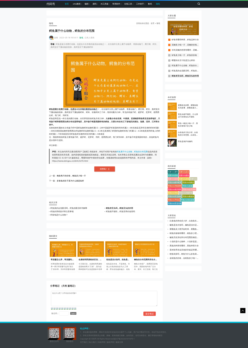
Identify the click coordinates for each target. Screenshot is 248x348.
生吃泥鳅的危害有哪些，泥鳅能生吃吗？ (189, 50)
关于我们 (83, 342)
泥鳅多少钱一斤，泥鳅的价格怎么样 (187, 45)
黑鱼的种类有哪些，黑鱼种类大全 (184, 245)
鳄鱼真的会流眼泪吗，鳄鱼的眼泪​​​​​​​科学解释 (68, 208)
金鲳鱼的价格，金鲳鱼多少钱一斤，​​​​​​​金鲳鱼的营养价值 (193, 258)
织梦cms (193, 179)
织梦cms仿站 (173, 175)
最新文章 (119, 342)
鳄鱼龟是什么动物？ (59, 215)
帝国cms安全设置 (187, 200)
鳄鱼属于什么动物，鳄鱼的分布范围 (132, 151)
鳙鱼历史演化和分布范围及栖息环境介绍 (187, 237)
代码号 (51, 4)
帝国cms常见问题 (174, 203)
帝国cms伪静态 (188, 182)
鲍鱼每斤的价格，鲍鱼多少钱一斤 (71, 175)
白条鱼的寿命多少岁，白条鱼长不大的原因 (188, 221)
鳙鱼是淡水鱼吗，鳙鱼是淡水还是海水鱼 (187, 225)
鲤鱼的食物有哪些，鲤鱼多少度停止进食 (187, 233)
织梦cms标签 (173, 179)
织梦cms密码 (173, 172)
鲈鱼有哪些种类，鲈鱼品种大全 (185, 39)
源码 (94, 4)
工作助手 (140, 4)
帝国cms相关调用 (174, 189)
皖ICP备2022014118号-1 (124, 339)
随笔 (158, 4)
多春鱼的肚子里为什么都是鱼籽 (70, 181)
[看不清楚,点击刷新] (73, 313)
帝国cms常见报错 (174, 196)
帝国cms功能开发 (185, 193)
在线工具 (128, 4)
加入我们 (92, 342)
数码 (150, 4)
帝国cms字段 (173, 193)
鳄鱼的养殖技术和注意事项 (62, 211)
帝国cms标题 (187, 186)
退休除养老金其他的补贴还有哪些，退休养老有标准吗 (193, 250)
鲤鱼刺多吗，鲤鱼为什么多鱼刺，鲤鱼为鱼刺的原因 (192, 254)
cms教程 (76, 4)
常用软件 (116, 4)
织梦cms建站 (184, 175)
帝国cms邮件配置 (174, 182)
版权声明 (110, 342)
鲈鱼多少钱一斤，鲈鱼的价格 (184, 55)
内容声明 (101, 342)
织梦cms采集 (184, 179)
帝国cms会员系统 (189, 189)
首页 (67, 4)
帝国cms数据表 (188, 196)
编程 (86, 4)
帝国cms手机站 (174, 200)
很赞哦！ (104, 169)
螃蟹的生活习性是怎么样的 (183, 60)
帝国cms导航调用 (174, 186)
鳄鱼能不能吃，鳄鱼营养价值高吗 (120, 211)
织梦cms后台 (184, 172)
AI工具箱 (104, 4)
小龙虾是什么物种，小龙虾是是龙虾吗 (186, 241)
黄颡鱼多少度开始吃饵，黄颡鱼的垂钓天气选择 (190, 229)
